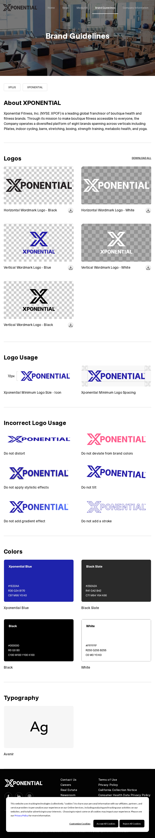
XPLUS (12, 87)
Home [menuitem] (51, 7)
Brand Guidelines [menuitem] (105, 7)
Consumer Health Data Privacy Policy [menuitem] (124, 795)
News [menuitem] (65, 7)
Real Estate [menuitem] (68, 790)
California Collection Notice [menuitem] (117, 790)
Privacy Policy (21, 815)
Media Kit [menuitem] (82, 7)
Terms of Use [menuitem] (107, 779)
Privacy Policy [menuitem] (108, 784)
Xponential (35, 87)
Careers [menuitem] (65, 784)
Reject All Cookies (132, 823)
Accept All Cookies (106, 823)
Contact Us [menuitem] (68, 779)
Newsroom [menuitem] (67, 795)
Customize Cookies (79, 823)
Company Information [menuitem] (135, 7)
